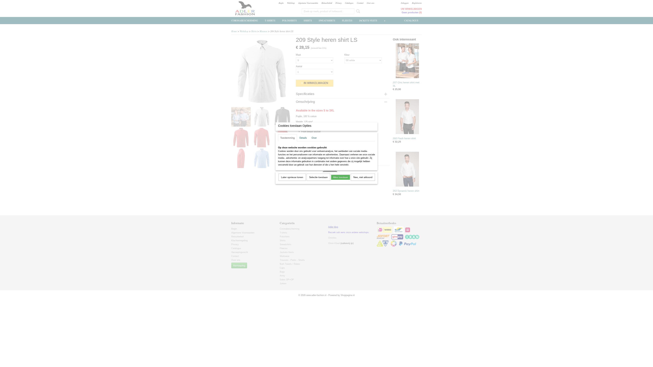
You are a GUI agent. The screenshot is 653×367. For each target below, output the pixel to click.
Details (303, 137)
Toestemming (287, 137)
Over (314, 137)
